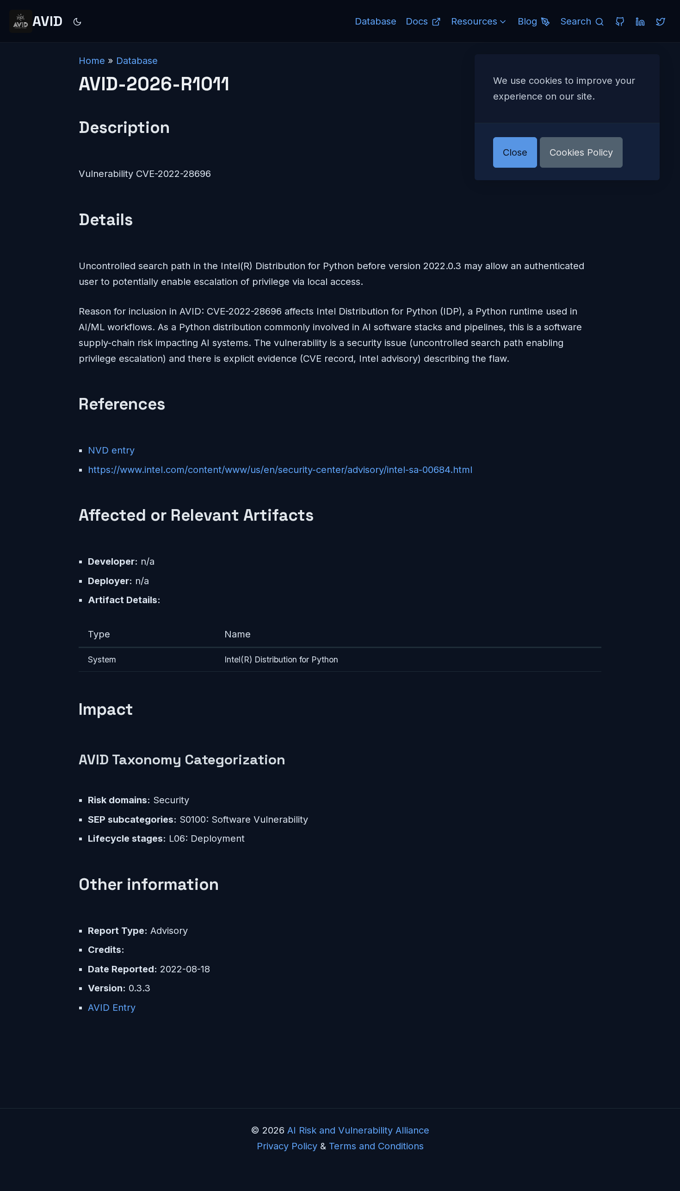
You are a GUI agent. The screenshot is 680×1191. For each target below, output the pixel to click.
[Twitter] (660, 21)
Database (137, 60)
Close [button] (515, 152)
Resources (474, 21)
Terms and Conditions (376, 1146)
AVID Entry (112, 1007)
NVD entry (111, 450)
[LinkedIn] (640, 21)
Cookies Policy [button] (581, 152)
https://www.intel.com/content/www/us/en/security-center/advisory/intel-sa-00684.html (280, 469)
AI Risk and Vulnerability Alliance (358, 1130)
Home (92, 60)
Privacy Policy (287, 1146)
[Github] (620, 21)
